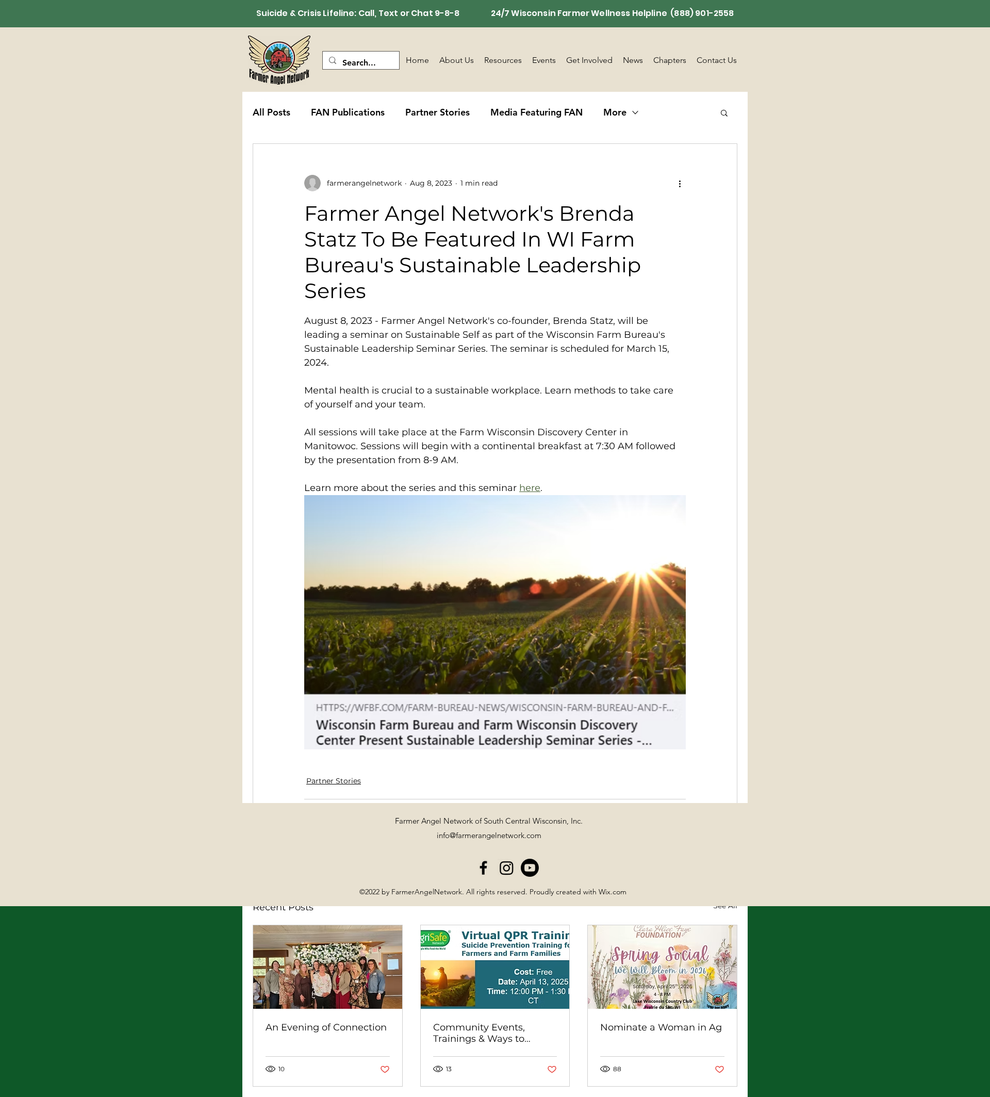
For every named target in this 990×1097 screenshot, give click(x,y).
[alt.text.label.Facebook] (483, 868)
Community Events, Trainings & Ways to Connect (479, 1033)
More (614, 112)
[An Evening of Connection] (327, 967)
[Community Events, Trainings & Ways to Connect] (495, 967)
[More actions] (679, 183)
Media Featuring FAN (536, 112)
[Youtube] (530, 868)
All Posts (271, 112)
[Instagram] (507, 868)
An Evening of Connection (326, 1027)
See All (725, 905)
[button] (724, 112)
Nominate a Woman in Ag (661, 1027)
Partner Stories (437, 112)
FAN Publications (348, 112)
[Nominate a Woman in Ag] (662, 967)
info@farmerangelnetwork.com (489, 835)
